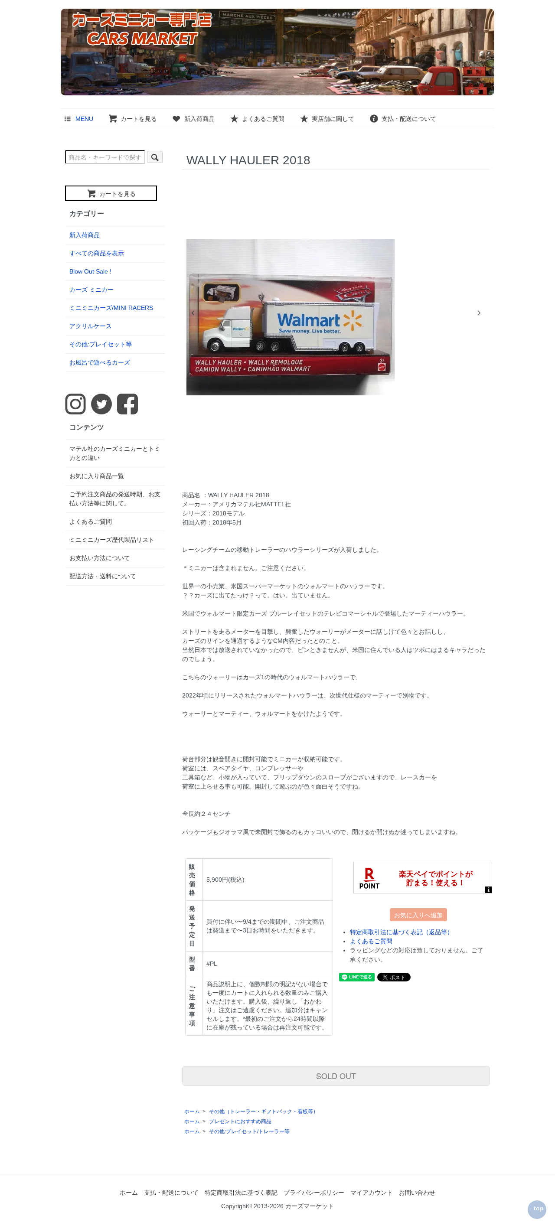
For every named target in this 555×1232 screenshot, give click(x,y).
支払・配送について (409, 118)
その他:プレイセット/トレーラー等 (249, 1131)
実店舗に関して (333, 118)
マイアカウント (371, 1192)
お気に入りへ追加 (418, 914)
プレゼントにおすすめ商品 (240, 1121)
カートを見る (139, 118)
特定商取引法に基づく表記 (241, 1192)
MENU (84, 118)
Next (479, 313)
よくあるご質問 (263, 118)
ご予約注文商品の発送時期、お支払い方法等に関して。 (114, 499)
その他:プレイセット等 (100, 344)
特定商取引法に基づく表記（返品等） (401, 932)
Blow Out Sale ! (90, 271)
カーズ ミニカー (91, 289)
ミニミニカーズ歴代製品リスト (111, 539)
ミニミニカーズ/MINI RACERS (111, 307)
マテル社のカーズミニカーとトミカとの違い (114, 453)
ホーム (192, 1111)
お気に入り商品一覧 (96, 476)
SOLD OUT (336, 1075)
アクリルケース (90, 326)
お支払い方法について (99, 557)
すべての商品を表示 (96, 253)
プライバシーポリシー (314, 1192)
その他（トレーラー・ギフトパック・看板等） (263, 1111)
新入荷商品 (199, 118)
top (539, 1208)
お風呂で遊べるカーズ (99, 362)
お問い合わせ (417, 1192)
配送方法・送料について (102, 576)
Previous (192, 313)
